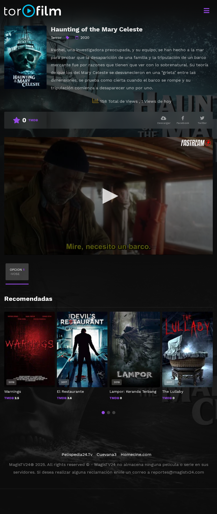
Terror (56, 37)
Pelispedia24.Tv (77, 454)
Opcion (17, 272)
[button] (103, 412)
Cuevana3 (106, 454)
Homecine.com (136, 454)
